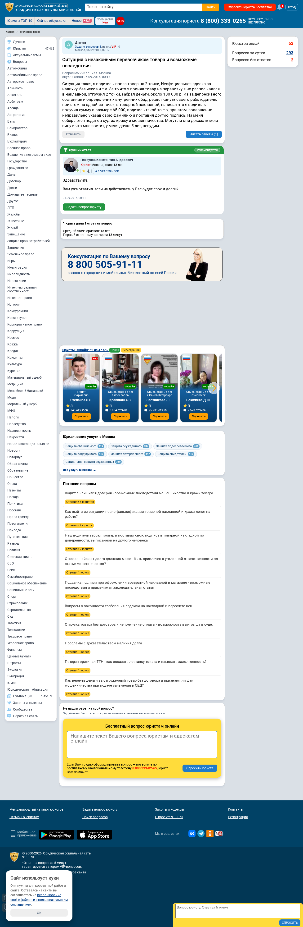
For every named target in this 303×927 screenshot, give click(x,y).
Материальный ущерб (24, 377)
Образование (17, 470)
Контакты (236, 809)
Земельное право (20, 254)
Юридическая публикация (27, 689)
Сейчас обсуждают (52, 21)
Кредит (12, 351)
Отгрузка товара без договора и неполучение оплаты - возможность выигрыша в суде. (139, 624)
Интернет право (19, 298)
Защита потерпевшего (130, 454)
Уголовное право (20, 643)
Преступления (18, 523)
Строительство (19, 610)
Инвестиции (16, 281)
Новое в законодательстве (28, 444)
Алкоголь (14, 95)
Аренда (13, 108)
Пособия (14, 510)
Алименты (15, 88)
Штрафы (14, 663)
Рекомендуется (207, 150)
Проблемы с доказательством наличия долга (103, 643)
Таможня (14, 623)
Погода (13, 497)
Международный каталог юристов (36, 809)
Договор (14, 181)
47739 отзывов (103, 171)
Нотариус (14, 457)
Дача (11, 174)
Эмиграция (16, 676)
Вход (292, 7)
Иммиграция (17, 267)
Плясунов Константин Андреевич (106, 160)
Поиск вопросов (95, 817)
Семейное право (20, 576)
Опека (12, 484)
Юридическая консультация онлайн (48, 10)
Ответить (73, 134)
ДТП (10, 208)
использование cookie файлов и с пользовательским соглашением (39, 899)
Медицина (15, 384)
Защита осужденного (129, 446)
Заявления (15, 247)
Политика (15, 503)
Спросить (81, 416)
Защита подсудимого (84, 454)
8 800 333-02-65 (144, 768)
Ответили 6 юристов (80, 502)
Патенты (14, 490)
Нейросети (15, 437)
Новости (14, 450)
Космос (13, 338)
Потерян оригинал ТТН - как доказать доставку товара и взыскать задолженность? (135, 662)
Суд (10, 616)
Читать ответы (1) (204, 134)
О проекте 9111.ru (169, 817)
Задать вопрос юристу (84, 207)
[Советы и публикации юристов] (9, 7)
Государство (17, 161)
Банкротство (17, 128)
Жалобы (14, 214)
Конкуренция (17, 311)
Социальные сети (21, 590)
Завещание (16, 234)
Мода (11, 397)
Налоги (13, 417)
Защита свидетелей (175, 454)
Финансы (14, 650)
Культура (14, 364)
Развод (13, 543)
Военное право (19, 148)
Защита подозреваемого (177, 446)
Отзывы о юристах (24, 817)
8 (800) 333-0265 (223, 21)
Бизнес (12, 135)
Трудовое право (19, 636)
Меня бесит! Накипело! (25, 391)
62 (291, 43)
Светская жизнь (19, 557)
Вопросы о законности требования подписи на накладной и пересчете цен (128, 606)
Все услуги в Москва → (79, 470)
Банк (11, 121)
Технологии (16, 630)
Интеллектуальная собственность (22, 289)
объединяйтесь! (55, 5)
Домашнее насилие (22, 194)
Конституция (17, 318)
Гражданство (17, 168)
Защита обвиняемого (84, 446)
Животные (15, 221)
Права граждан (19, 517)
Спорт (12, 596)
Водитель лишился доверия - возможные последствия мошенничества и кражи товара (139, 493)
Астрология (16, 115)
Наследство (16, 424)
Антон (80, 43)
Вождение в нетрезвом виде (29, 154)
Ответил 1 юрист (77, 572)
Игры (11, 261)
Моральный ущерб (22, 404)
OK (39, 913)
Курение (13, 371)
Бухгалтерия (17, 141)
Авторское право (20, 81)
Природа (14, 530)
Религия (13, 550)
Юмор (12, 683)
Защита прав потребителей (28, 241)
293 (289, 53)
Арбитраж (15, 101)
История (14, 304)
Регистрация (131, 350)
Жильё (12, 227)
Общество (15, 477)
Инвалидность (18, 274)
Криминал (15, 357)
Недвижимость (19, 430)
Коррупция (15, 331)
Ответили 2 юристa (79, 525)
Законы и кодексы (169, 809)
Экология (14, 669)
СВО (10, 563)
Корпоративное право (24, 324)
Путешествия (17, 537)
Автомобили (17, 68)
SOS (120, 20)
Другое (12, 201)
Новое (81, 21)
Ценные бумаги (19, 656)
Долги (12, 188)
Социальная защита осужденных (93, 462)
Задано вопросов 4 (88, 46)
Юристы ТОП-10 (19, 21)
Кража (12, 344)
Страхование (17, 603)
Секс (11, 570)
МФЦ (11, 411)
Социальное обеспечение (27, 583)
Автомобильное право (24, 75)
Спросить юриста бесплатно (250, 7)
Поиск (115, 350)
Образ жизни (17, 464)
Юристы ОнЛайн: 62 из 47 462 (85, 350)
